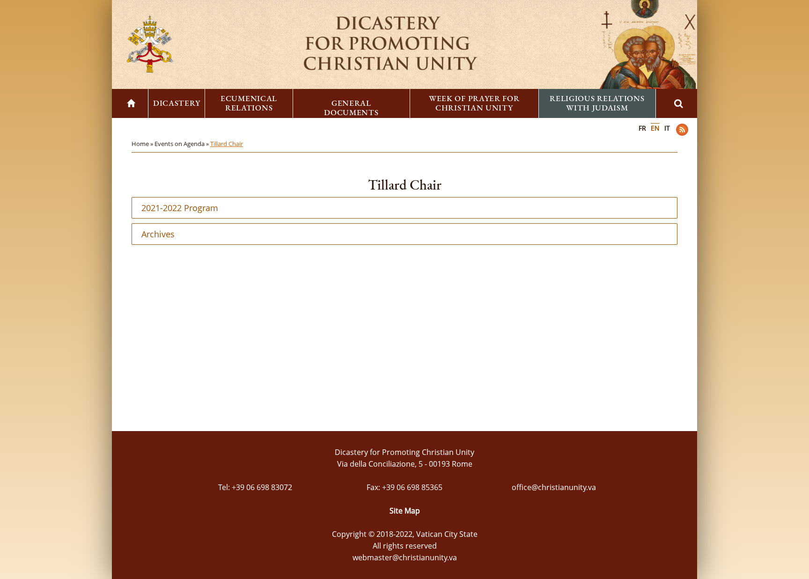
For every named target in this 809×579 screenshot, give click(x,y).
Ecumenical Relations (249, 103)
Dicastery (176, 103)
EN (655, 128)
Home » (143, 143)
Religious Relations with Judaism (597, 103)
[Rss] (682, 130)
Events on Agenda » (182, 143)
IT (667, 128)
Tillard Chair (226, 143)
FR (642, 128)
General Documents (351, 107)
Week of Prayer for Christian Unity (474, 103)
